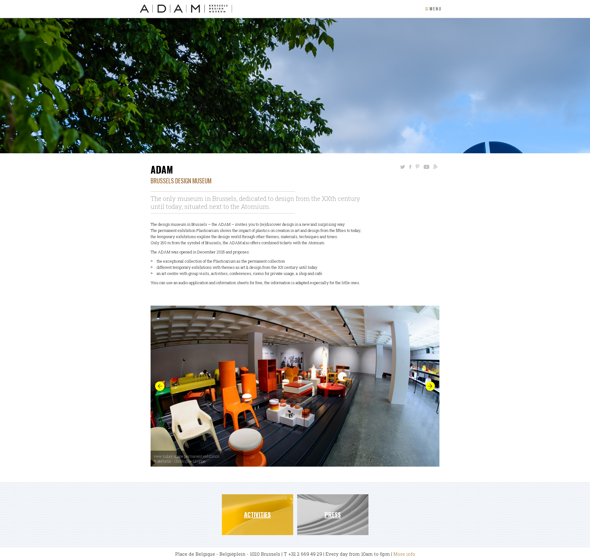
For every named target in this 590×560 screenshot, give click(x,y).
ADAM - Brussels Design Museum (186, 9)
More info (404, 554)
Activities (257, 514)
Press (332, 514)
